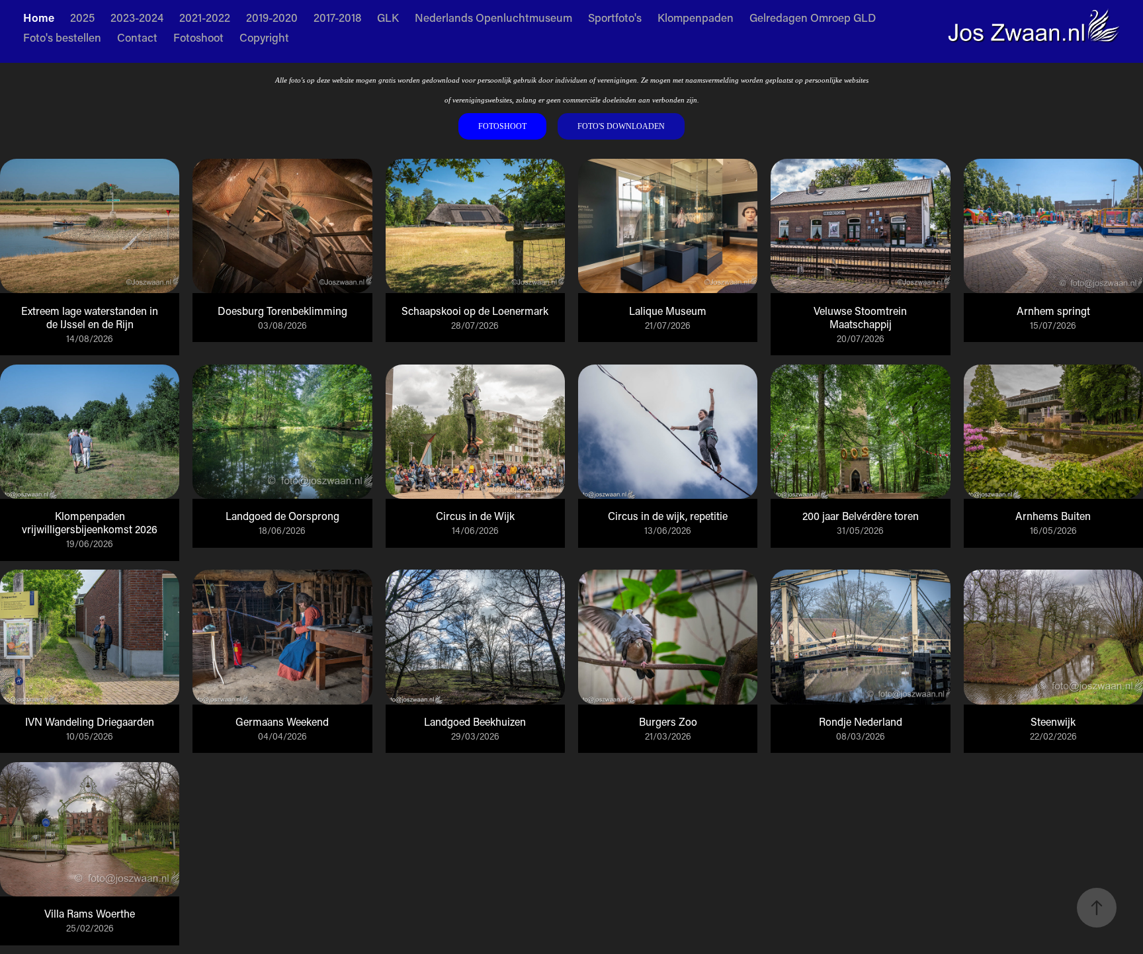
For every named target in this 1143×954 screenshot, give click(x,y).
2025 (82, 17)
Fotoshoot (198, 37)
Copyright (264, 37)
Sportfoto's (615, 17)
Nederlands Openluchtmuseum (493, 17)
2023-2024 (136, 17)
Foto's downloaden (621, 126)
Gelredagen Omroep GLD (812, 17)
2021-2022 (204, 17)
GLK (388, 17)
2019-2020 (272, 17)
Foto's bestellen (62, 37)
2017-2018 (337, 17)
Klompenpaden (695, 17)
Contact (137, 37)
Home (38, 17)
